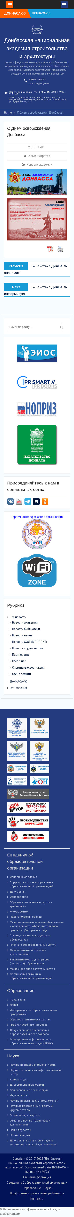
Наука (48, 1188)
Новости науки (22, 635)
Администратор (39, 156)
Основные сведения (23, 876)
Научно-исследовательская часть (33, 1064)
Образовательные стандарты (30, 1019)
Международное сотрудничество (32, 968)
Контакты (37, 1198)
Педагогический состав (26, 916)
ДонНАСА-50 (19, 681)
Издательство (19, 1095)
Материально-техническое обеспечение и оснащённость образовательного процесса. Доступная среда (37, 926)
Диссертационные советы (27, 1084)
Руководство (19, 911)
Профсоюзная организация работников (37, 1193)
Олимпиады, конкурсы (25, 1115)
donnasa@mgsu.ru (39, 83)
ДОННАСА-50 (41, 13)
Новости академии (39, 164)
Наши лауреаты (20, 1129)
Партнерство (21, 654)
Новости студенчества (27, 648)
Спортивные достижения (29, 667)
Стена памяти (21, 674)
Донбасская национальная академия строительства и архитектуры (37, 48)
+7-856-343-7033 (37, 79)
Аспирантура (19, 1079)
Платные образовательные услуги (33, 944)
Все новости (18, 617)
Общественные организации (29, 1090)
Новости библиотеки (26, 629)
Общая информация (37, 1177)
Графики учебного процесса (29, 1024)
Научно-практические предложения (34, 1100)
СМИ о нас (19, 661)
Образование (19, 896)
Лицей (14, 1004)
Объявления (18, 688)
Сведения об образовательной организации (37, 1182)
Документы (17, 891)
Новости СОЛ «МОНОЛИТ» (30, 641)
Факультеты (18, 999)
